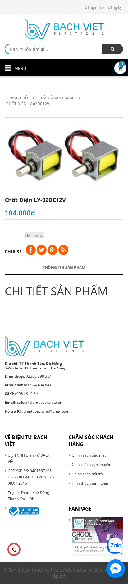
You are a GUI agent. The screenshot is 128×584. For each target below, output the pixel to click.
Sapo (72, 576)
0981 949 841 (22, 393)
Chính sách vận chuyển (91, 464)
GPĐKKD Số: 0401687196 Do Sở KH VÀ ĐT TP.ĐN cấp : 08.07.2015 (32, 477)
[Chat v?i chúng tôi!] (115, 568)
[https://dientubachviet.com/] (44, 346)
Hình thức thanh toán (90, 483)
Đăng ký (115, 7)
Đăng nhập (94, 7)
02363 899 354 (28, 376)
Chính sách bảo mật (89, 455)
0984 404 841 (28, 385)
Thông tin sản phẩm (64, 267)
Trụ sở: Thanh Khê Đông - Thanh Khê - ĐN (29, 496)
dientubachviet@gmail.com (38, 411)
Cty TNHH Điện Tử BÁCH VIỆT (29, 458)
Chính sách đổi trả (87, 474)
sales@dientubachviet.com (34, 402)
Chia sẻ (13, 252)
